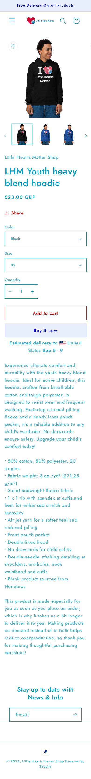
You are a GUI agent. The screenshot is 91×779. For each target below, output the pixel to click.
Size (9, 253)
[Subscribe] (74, 715)
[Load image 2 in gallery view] (45, 134)
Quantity (13, 280)
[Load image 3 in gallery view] (69, 134)
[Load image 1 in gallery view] (22, 134)
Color (10, 227)
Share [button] (17, 213)
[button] (12, 20)
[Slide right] (86, 135)
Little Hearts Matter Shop (43, 761)
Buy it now (46, 330)
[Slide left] (5, 135)
